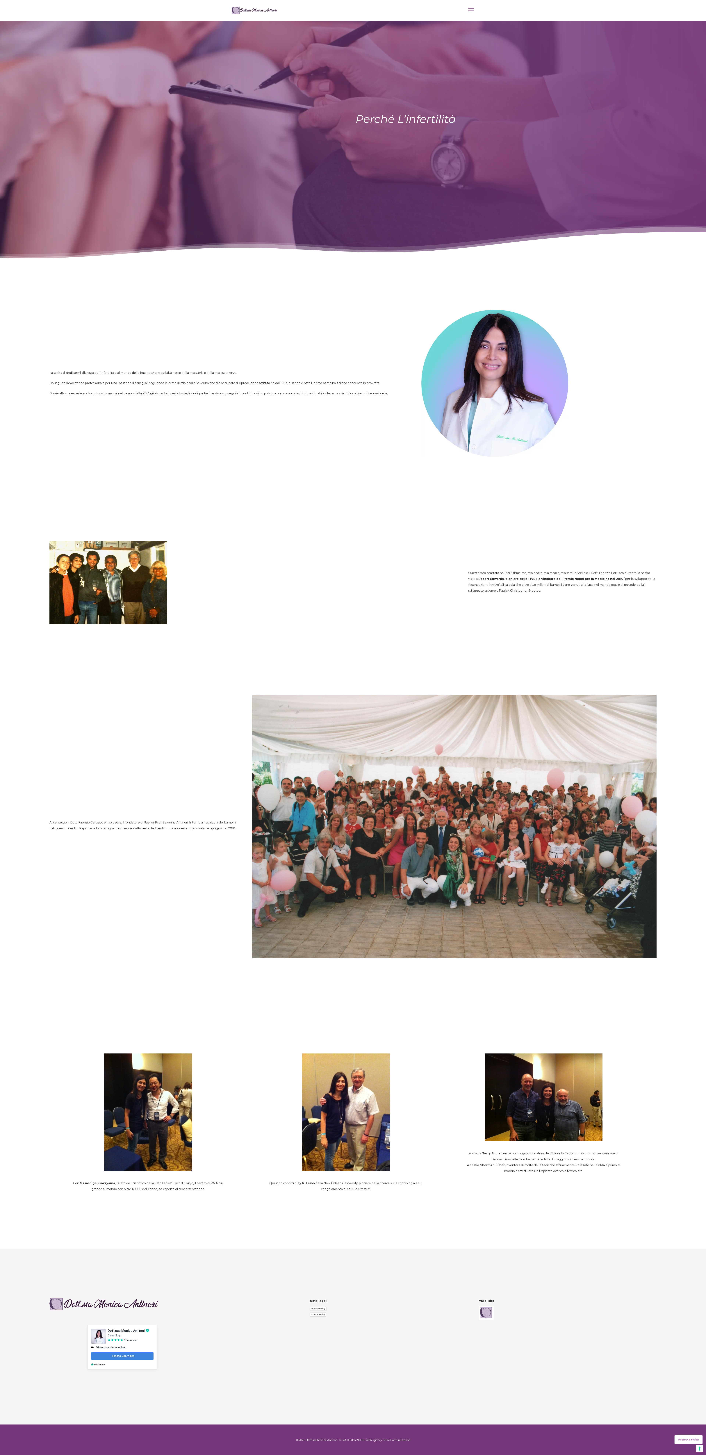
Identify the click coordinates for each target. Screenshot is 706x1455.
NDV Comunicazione (396, 1440)
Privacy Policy (318, 1308)
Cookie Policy (318, 1314)
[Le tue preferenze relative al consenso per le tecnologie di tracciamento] (699, 1448)
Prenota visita (688, 1439)
